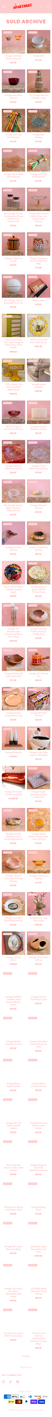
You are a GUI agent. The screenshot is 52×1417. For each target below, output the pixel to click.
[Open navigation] (3, 6)
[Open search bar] (41, 6)
